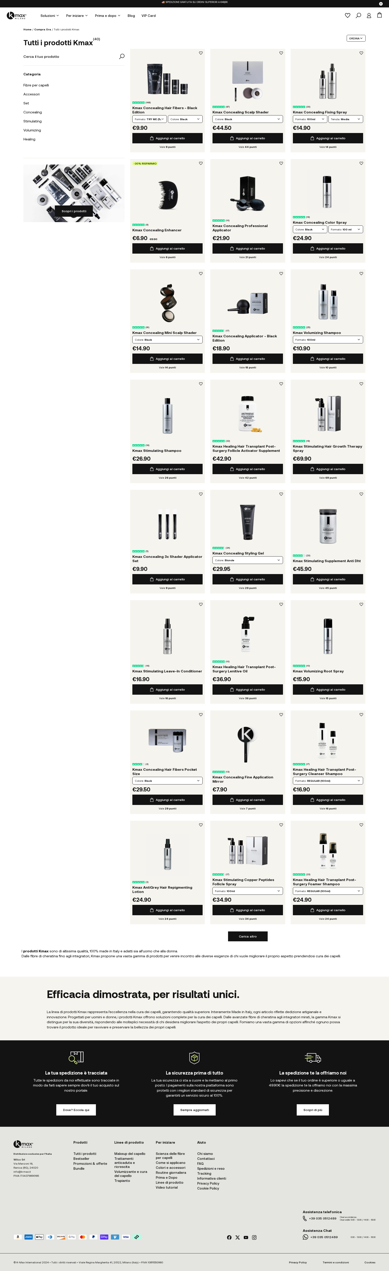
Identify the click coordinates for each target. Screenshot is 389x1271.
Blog (131, 16)
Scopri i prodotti (74, 211)
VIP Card (149, 16)
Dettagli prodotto (167, 79)
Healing (29, 139)
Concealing (32, 112)
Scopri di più (312, 1110)
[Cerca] (358, 15)
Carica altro (248, 936)
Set (26, 103)
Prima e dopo (105, 16)
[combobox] (149, 119)
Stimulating (32, 121)
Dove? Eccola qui (76, 1110)
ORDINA (354, 38)
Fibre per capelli (36, 85)
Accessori (31, 94)
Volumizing (32, 130)
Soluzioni (48, 16)
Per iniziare (75, 16)
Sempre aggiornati (194, 1110)
